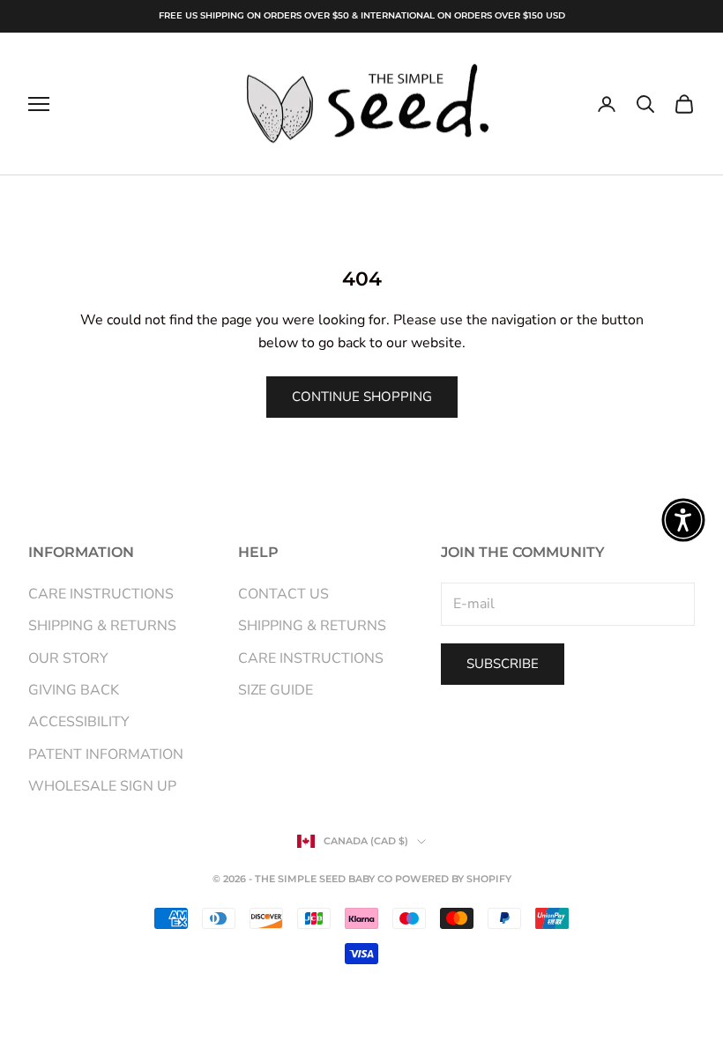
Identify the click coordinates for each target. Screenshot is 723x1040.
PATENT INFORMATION (105, 754)
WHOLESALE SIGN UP (102, 786)
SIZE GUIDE (275, 690)
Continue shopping (362, 396)
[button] (683, 520)
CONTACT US (283, 594)
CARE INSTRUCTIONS (101, 594)
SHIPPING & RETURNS (102, 625)
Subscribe (502, 663)
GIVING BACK (73, 690)
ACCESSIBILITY (79, 722)
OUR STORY (68, 658)
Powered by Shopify (453, 879)
